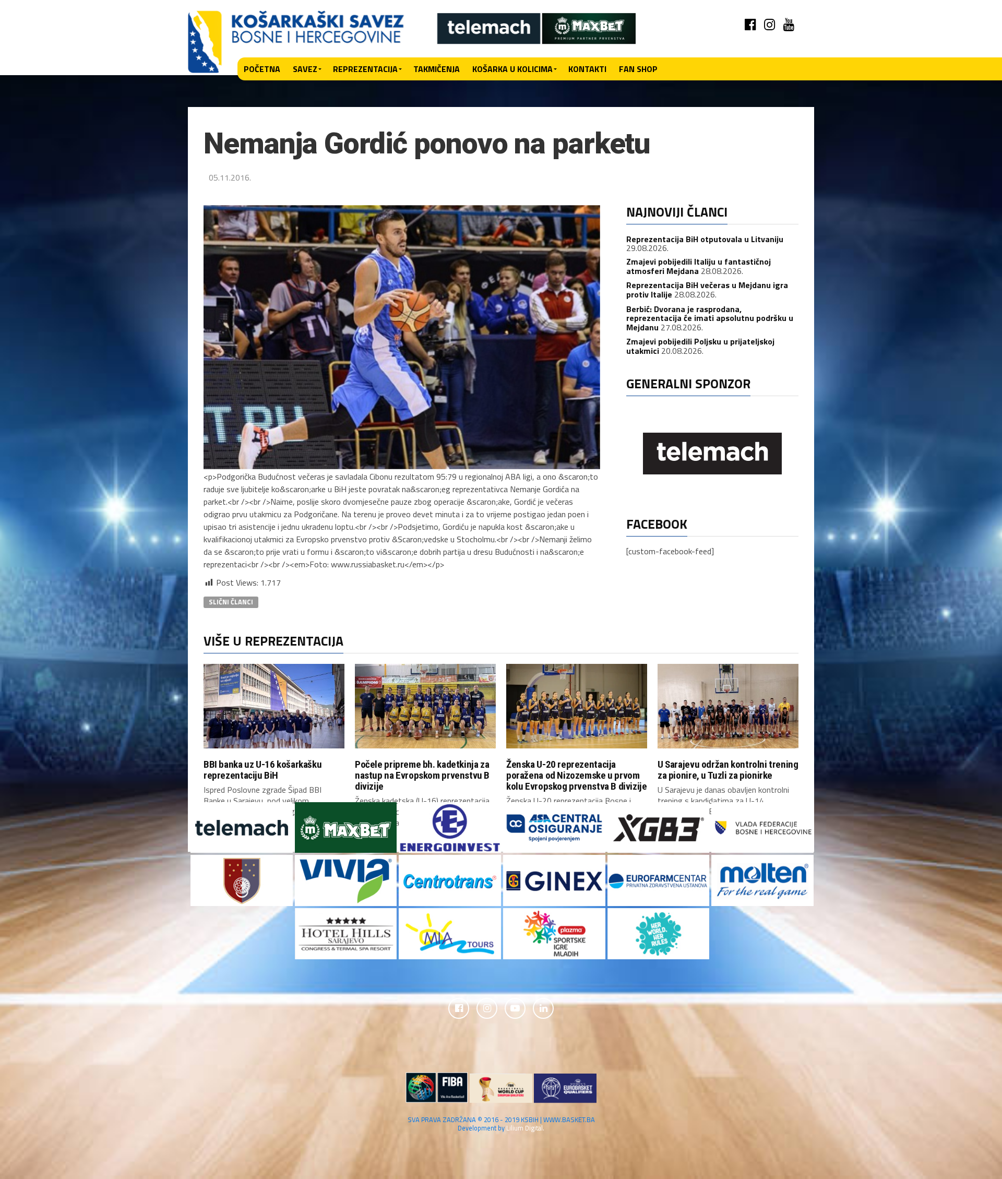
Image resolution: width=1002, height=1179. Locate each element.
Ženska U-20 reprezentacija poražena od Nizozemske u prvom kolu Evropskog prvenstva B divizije (576, 775)
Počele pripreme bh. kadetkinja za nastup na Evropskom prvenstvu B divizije (422, 775)
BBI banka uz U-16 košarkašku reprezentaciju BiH (262, 769)
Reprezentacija (365, 69)
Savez (305, 69)
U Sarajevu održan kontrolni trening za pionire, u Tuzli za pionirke (728, 769)
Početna (262, 69)
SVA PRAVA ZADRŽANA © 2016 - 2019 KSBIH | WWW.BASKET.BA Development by (501, 1123)
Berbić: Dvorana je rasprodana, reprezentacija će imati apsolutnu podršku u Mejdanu (709, 318)
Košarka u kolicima (512, 69)
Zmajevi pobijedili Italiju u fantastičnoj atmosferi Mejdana (698, 266)
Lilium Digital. (525, 1128)
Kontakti (587, 69)
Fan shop (638, 69)
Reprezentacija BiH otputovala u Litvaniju (704, 239)
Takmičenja (436, 69)
